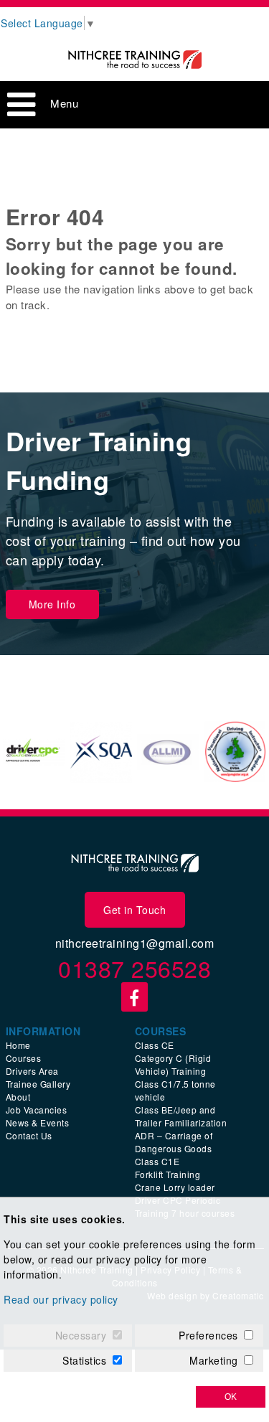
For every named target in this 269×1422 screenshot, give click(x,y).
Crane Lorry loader (175, 1187)
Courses (24, 1058)
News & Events (38, 1122)
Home (18, 1045)
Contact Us (29, 1135)
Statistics (84, 1360)
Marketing (213, 1360)
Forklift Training (168, 1174)
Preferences (208, 1335)
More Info (52, 604)
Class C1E (157, 1161)
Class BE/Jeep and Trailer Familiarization (181, 1116)
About (18, 1097)
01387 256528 (134, 967)
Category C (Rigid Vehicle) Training (173, 1064)
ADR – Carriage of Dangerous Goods (174, 1141)
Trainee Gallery (38, 1084)
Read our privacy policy (61, 1299)
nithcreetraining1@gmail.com (134, 943)
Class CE (154, 1045)
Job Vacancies (36, 1109)
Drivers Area (32, 1071)
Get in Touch (134, 910)
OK (231, 1397)
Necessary (81, 1335)
